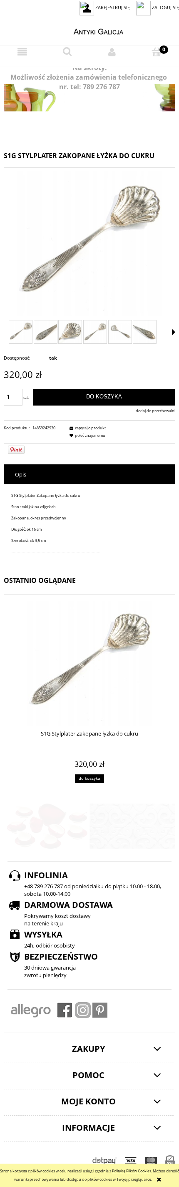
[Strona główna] (90, 30)
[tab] (89, 475)
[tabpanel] (89, 524)
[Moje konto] (112, 52)
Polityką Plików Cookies (131, 1171)
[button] (22, 52)
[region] (89, 98)
